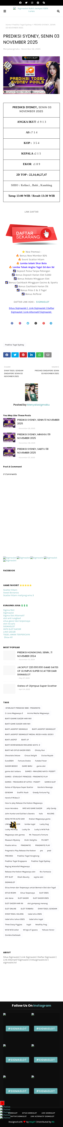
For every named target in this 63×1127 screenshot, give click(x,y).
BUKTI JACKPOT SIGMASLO (16, 729)
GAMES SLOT (50, 782)
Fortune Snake (24, 761)
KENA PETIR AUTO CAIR (15, 819)
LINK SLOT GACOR (12, 824)
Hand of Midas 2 (12, 798)
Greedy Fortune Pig (41, 792)
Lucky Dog (44, 824)
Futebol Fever (41, 761)
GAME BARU (27, 766)
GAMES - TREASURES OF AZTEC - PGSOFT (22, 782)
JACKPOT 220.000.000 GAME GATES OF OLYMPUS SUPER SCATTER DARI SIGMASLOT (37, 671)
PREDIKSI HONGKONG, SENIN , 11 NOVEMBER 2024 (34, 654)
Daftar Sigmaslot (18, 1116)
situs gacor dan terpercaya (16, 621)
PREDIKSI (9, 856)
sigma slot (38, 877)
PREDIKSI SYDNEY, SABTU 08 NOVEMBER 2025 (32, 450)
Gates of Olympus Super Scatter (37, 685)
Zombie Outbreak (13, 935)
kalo (41, 813)
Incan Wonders (11, 808)
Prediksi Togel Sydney (22, 25)
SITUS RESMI (10, 893)
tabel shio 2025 (35, 914)
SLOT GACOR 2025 (41, 898)
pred (49, 850)
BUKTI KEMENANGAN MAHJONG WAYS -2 (22, 745)
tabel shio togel (36, 919)
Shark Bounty (23, 877)
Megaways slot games (15, 835)
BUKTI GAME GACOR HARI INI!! (17, 724)
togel (28, 924)
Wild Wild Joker (12, 930)
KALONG (50, 813)
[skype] (43, 3)
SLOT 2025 (44, 893)
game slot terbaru (13, 771)
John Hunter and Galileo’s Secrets (20, 813)
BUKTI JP (25, 740)
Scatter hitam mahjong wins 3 (18, 595)
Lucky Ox (26, 829)
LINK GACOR (9, 631)
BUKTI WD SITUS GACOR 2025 (18, 750)
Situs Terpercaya (27, 893)
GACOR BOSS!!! (11, 766)
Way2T (32, 1122)
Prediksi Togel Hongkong (28, 856)
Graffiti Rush (22, 792)
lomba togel (30, 824)
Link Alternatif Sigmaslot (42, 1116)
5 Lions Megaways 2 (14, 713)
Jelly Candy (51, 808)
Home (8, 25)
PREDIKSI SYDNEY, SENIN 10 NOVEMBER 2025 (38, 421)
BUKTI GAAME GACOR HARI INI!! (18, 718)
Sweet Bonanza (11, 592)
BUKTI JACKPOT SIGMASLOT (44, 729)
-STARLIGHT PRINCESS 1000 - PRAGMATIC (22, 708)
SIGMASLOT (42, 301)
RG (53, 1122)
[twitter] (26, 3)
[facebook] (20, 3)
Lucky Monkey (11, 829)
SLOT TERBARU (27, 909)
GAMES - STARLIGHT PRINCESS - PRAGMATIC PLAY (26, 777)
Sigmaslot (8, 612)
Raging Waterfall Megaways (17, 866)
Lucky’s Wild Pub (41, 829)
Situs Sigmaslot (29, 1113)
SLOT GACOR (23, 898)
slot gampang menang (37, 903)
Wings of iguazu (30, 930)
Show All (8, 637)
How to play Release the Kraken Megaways (23, 803)
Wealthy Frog (41, 924)
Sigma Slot (8, 610)
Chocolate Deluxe (12, 755)
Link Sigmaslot (48, 1113)
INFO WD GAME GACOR (32, 808)
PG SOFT (45, 840)
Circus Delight (31, 755)
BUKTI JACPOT (11, 740)
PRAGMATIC (26, 845)
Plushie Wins (10, 845)
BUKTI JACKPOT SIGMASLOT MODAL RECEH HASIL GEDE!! (29, 734)
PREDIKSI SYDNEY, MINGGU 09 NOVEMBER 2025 (33, 436)
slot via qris (9, 623)
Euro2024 (9, 761)
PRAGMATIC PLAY (42, 845)
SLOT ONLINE (10, 909)
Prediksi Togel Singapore (16, 861)
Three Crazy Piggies (13, 924)
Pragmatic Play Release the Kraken (20, 850)
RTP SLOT (9, 877)
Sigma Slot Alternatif (13, 615)
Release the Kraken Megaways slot (20, 872)
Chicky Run (40, 750)
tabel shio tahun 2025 (15, 919)
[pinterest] (38, 3)
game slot (41, 766)
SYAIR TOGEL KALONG (14, 914)
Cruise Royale (47, 755)
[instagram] (32, 3)
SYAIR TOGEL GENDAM (47, 909)
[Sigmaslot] (9, 557)
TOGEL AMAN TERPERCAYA (16, 634)
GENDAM (9, 792)
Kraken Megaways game (39, 819)
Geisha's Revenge (45, 787)
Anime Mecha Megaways (38, 713)
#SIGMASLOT (17, 1028)
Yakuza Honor (48, 930)
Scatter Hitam (10, 590)
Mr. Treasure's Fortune (38, 835)
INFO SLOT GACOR (12, 629)
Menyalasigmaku (11, 49)
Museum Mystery (12, 840)
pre (41, 850)
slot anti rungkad (12, 618)
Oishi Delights (30, 840)
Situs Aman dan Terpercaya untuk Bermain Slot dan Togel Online (30, 888)
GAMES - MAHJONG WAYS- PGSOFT (40, 771)
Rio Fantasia (45, 872)
